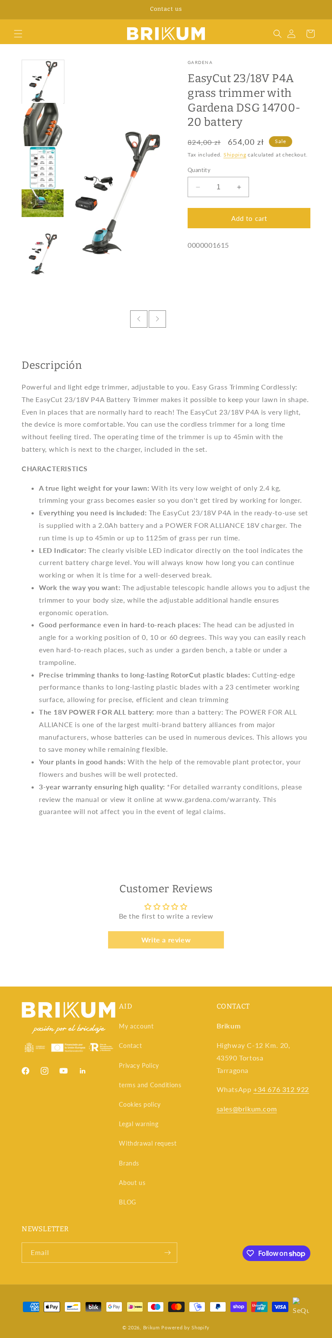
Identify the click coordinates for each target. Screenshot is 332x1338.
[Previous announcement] (16, 9)
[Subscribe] (167, 1252)
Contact (130, 1045)
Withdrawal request (147, 1143)
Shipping (234, 154)
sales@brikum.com (247, 1109)
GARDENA (200, 62)
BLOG (127, 1202)
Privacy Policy (139, 1065)
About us (132, 1182)
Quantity (199, 169)
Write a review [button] (166, 940)
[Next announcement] (315, 9)
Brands (129, 1163)
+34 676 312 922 (281, 1089)
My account (136, 1026)
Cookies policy (139, 1104)
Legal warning (138, 1123)
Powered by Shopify (185, 1327)
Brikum (151, 1327)
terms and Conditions (150, 1085)
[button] (18, 33)
